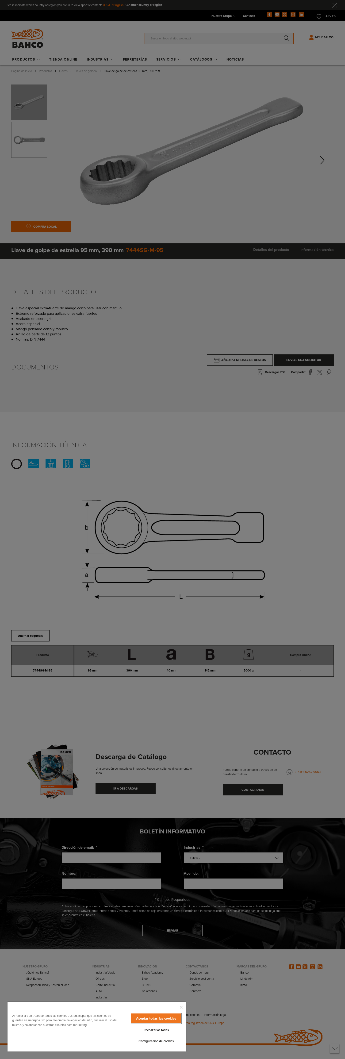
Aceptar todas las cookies (156, 1018)
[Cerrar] (181, 1007)
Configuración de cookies (156, 1041)
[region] (97, 1026)
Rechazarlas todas (156, 1030)
